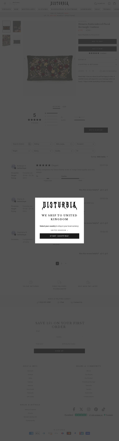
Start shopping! (59, 236)
